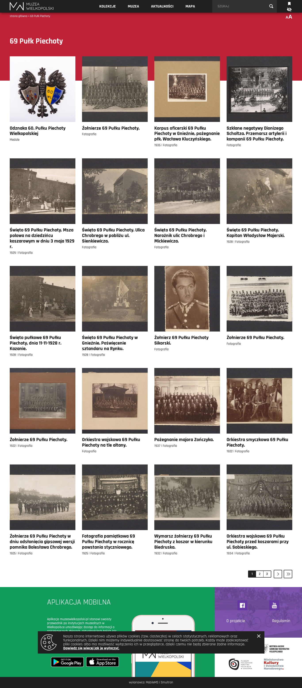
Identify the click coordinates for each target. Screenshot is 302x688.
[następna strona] (278, 574)
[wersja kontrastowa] (289, 9)
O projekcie (235, 621)
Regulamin (281, 621)
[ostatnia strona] (288, 574)
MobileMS (152, 682)
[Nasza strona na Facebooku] (242, 605)
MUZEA (133, 6)
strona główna (18, 16)
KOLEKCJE (107, 6)
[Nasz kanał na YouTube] (274, 605)
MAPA (190, 6)
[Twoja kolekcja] (289, 3)
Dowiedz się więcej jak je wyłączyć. (91, 648)
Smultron (167, 682)
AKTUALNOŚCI (162, 6)
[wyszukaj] (271, 6)
